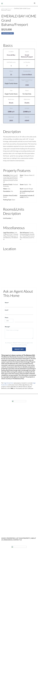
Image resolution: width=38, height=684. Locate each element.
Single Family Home (7, 33)
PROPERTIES (11, 538)
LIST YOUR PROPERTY (23, 538)
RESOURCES (8, 540)
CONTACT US (17, 540)
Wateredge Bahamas (6, 8)
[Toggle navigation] (35, 3)
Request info (19, 349)
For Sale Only (27, 94)
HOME (3, 538)
